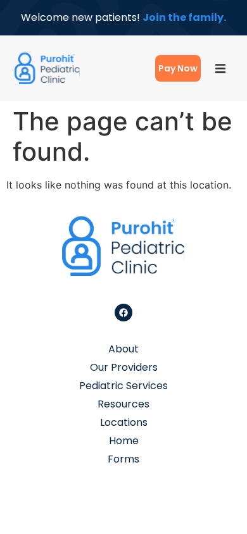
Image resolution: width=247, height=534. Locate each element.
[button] (220, 68)
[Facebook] (123, 312)
